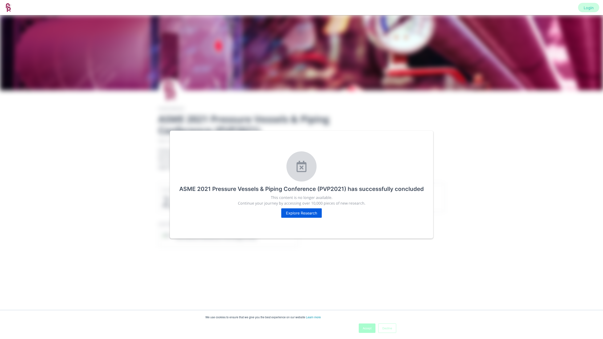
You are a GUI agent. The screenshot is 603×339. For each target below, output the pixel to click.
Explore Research (301, 213)
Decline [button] (387, 328)
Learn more (313, 317)
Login (589, 7)
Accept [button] (367, 328)
